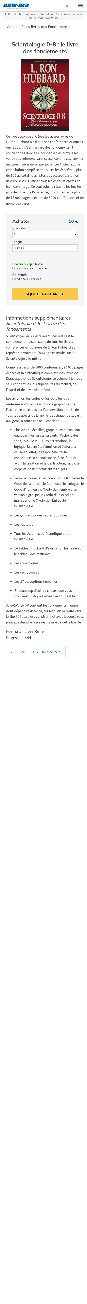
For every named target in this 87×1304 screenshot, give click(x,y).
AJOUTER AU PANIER (45, 294)
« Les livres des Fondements (36, 652)
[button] (45, 95)
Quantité (18, 228)
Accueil (14, 26)
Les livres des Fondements (46, 26)
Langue (17, 242)
